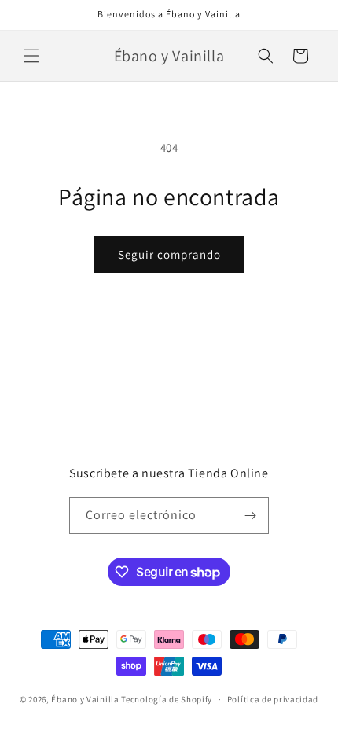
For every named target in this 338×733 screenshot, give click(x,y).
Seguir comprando (169, 254)
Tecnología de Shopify (166, 699)
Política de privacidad (272, 699)
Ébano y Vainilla (86, 699)
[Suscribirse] (250, 515)
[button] (31, 56)
